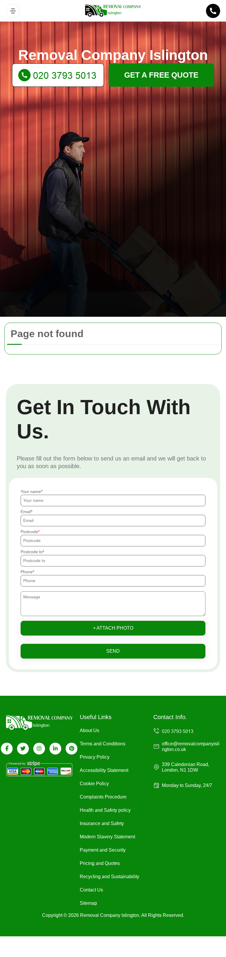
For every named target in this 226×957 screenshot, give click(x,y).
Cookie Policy (94, 783)
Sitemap (88, 903)
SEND (113, 651)
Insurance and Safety (102, 823)
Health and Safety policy (105, 810)
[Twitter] (23, 749)
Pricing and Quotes (100, 863)
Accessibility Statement (104, 770)
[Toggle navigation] (13, 11)
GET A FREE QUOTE (161, 75)
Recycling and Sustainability (109, 876)
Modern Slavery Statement (107, 836)
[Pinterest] (71, 749)
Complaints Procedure (103, 796)
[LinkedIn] (55, 749)
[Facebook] (7, 749)
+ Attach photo (113, 628)
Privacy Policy (94, 757)
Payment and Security (103, 850)
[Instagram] (39, 749)
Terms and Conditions (102, 743)
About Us (89, 730)
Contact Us (91, 889)
